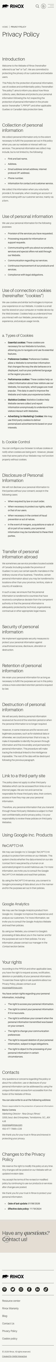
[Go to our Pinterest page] (4, 1289)
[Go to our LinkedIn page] (37, 1289)
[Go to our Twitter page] (12, 1289)
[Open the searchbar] (37, 6)
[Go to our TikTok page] (46, 1289)
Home (5, 27)
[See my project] (43, 6)
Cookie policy (9, 1339)
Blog (4, 1316)
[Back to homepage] (13, 6)
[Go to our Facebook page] (29, 1289)
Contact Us (8, 1324)
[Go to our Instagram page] (21, 1289)
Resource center (11, 1301)
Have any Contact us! (25, 1235)
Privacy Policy (9, 1331)
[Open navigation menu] (51, 6)
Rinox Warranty (10, 1308)
